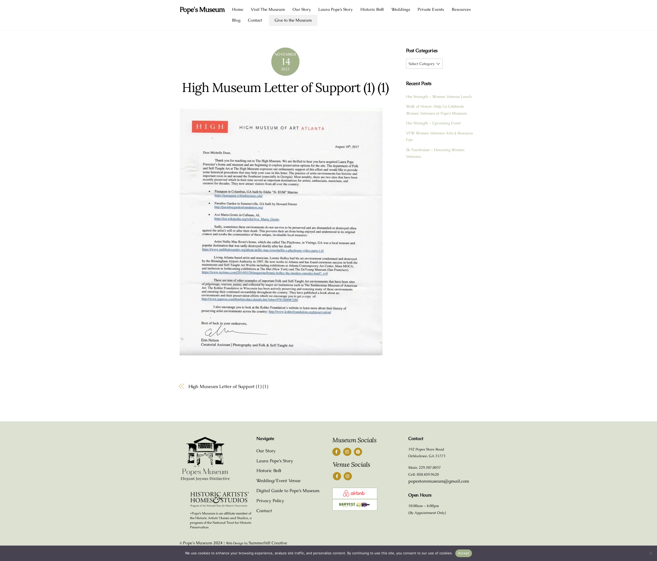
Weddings (400, 9)
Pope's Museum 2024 (203, 543)
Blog (236, 20)
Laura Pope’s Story (335, 9)
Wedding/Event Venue (278, 480)
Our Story (302, 9)
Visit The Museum (268, 9)
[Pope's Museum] (205, 479)
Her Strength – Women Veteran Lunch (439, 96)
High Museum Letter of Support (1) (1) (285, 87)
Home (237, 9)
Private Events (431, 9)
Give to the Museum (293, 20)
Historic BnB (372, 9)
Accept (464, 553)
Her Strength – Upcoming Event (433, 123)
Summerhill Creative (268, 543)
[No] (650, 553)
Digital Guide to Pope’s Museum (288, 490)
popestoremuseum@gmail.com (438, 481)
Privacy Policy (270, 500)
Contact (255, 20)
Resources (461, 9)
